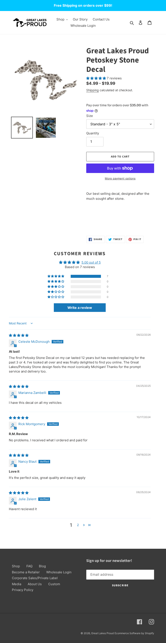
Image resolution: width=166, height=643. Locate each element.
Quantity (92, 133)
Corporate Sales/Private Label (35, 578)
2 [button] (78, 525)
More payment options (120, 178)
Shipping (92, 90)
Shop (16, 566)
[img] (19, 335)
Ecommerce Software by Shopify (134, 633)
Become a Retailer (26, 572)
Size (89, 116)
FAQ (29, 566)
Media (16, 584)
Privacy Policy (22, 590)
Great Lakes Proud (102, 633)
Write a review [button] (79, 307)
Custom (54, 584)
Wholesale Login (59, 572)
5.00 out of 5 (91, 262)
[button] (96, 78)
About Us (35, 584)
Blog (42, 566)
